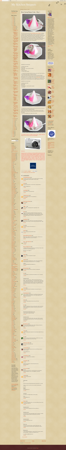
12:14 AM (24, 390)
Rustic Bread (13, 319)
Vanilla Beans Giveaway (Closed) (53, 87)
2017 (13, 17)
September (14, 118)
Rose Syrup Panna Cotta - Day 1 (15, 116)
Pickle (12, 298)
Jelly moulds (38, 77)
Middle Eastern (13, 274)
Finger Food (13, 227)
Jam (12, 253)
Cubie (24, 183)
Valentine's (12, 353)
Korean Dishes (13, 259)
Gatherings (13, 232)
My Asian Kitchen (26, 268)
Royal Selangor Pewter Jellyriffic (36, 33)
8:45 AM (24, 216)
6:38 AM (24, 427)
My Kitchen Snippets (23, 4)
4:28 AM (24, 372)
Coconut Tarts (53, 105)
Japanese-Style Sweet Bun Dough (53, 111)
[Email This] (33, 171)
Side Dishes (13, 331)
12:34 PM (24, 265)
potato (12, 304)
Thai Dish (12, 346)
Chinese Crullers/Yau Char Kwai (53, 101)
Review (12, 313)
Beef (12, 167)
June (14, 122)
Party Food (13, 293)
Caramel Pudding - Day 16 (15, 68)
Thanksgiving (13, 347)
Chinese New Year (14, 192)
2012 (13, 23)
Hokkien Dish (13, 246)
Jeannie (24, 254)
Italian (12, 252)
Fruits (12, 231)
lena (24, 336)
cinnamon (12, 197)
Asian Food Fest (13, 156)
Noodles (12, 285)
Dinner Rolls (13, 214)
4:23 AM (24, 404)
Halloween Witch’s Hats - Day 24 (15, 46)
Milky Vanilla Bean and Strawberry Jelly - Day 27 (15, 38)
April (14, 125)
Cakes (12, 181)
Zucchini (12, 362)
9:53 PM (24, 302)
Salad (12, 320)
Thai (12, 345)
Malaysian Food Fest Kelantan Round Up (14, 269)
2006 (13, 136)
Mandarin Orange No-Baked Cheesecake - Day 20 (15, 58)
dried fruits (12, 216)
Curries (12, 208)
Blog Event (13, 171)
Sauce (12, 325)
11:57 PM (24, 314)
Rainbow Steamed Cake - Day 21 (15, 56)
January (14, 129)
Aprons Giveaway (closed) (53, 96)
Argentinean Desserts (14, 151)
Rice (12, 314)
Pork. (12, 303)
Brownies (12, 177)
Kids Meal (12, 257)
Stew (12, 337)
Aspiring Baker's (13, 159)
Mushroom (12, 282)
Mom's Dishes (13, 277)
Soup (12, 334)
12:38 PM (24, 270)
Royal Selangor (33, 172)
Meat (12, 271)
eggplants (12, 221)
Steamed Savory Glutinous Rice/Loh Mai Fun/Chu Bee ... (15, 33)
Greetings (12, 237)
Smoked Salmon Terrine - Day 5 (15, 106)
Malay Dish (13, 263)
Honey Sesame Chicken (53, 92)
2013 (13, 22)
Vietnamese (13, 357)
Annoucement (13, 147)
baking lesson (13, 160)
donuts (12, 215)
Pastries (12, 296)
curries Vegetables (14, 209)
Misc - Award (13, 276)
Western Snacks (13, 359)
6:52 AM (24, 180)
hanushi (24, 230)
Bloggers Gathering (14, 172)
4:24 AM (24, 409)
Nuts (12, 287)
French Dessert (13, 230)
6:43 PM (24, 398)
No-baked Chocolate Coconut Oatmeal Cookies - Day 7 (15, 99)
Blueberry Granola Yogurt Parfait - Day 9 (15, 92)
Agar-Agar (24, 172)
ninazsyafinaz (25, 360)
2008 (13, 133)
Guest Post (13, 241)
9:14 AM (24, 232)
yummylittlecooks (26, 355)
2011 (13, 25)
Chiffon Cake (13, 189)
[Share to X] (34, 171)
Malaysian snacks (14, 270)
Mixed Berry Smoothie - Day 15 (15, 71)
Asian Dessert (13, 154)
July (14, 121)
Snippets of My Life (14, 12)
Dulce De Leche (13, 220)
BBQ (12, 165)
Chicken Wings (13, 188)
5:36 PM (24, 421)
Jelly (29, 172)
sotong (24, 330)
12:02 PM (24, 345)
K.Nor (24, 211)
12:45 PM (24, 275)
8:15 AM (24, 203)
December (14, 26)
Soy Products (13, 335)
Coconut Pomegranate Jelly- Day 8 (15, 95)
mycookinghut (25, 190)
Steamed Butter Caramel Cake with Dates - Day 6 (15, 103)
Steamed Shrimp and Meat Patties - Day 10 (15, 89)
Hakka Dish (13, 242)
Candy (12, 182)
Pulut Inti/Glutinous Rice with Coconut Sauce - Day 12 (15, 82)
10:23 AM (24, 251)
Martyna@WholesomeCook (27, 235)
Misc (12, 275)
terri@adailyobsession (26, 177)
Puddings (12, 308)
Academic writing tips (51, 120)
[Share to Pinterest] (36, 171)
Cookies (12, 204)
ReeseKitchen (25, 219)
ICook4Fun (50, 17)
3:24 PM (24, 297)
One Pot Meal (13, 288)
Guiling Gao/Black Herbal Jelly (53, 116)
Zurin (24, 225)
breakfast (12, 176)
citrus (12, 198)
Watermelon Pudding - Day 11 (15, 86)
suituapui (24, 375)
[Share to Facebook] (35, 171)
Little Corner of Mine (26, 342)
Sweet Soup (13, 341)
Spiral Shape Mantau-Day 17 (15, 66)
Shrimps (12, 330)
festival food (13, 225)
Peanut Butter (13, 297)
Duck (12, 219)
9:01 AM (24, 222)
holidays (12, 247)
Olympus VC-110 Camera (25, 135)
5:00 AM (24, 416)
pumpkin (12, 309)
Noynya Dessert (13, 286)
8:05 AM (24, 198)
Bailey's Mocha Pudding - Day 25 (15, 44)
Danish (12, 210)
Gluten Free (13, 235)
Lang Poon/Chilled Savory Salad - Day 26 (15, 41)
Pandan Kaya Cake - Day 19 (15, 61)
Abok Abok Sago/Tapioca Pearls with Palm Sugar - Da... (15, 74)
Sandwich (12, 324)
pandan (12, 292)
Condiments (13, 203)
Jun (23, 273)
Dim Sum (12, 213)
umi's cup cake (25, 368)
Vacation (12, 352)
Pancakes (12, 291)
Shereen (24, 401)
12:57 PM (24, 285)
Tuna (12, 351)
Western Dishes (13, 358)
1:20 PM (24, 290)
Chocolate (12, 194)
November (14, 27)
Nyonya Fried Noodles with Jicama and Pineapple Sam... (15, 50)
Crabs (12, 205)
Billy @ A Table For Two (27, 246)
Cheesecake (13, 186)
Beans (12, 166)
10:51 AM (24, 365)
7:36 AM (24, 192)
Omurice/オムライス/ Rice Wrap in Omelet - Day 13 (15, 78)
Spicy (12, 336)
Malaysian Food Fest (14, 264)
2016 (13, 18)
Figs (12, 226)
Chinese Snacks (13, 193)
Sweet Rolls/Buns (13, 340)
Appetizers (12, 148)
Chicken (12, 187)
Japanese (12, 254)
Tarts (12, 342)
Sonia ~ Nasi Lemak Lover (27, 241)
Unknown (24, 259)
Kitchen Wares (13, 258)
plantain (12, 302)
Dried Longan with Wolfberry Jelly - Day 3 (15, 111)
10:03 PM (24, 309)
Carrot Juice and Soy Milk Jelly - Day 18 (15, 64)
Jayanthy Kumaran (26, 195)
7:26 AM (24, 187)
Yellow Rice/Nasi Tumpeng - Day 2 (15, 113)
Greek (12, 236)
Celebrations (13, 183)
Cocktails (12, 199)
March (14, 126)
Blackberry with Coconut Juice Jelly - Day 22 (15, 53)
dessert (28, 172)
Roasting (12, 315)
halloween (12, 243)
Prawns (12, 307)
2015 (13, 19)
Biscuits (12, 170)
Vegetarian (12, 356)
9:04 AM (24, 227)
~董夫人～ (24, 206)
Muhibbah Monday (14, 281)
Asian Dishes (13, 155)
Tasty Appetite (25, 197)
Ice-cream (12, 248)
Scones (12, 326)
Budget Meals (13, 178)
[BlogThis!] (33, 171)
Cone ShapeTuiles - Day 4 (15, 108)
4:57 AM (24, 377)
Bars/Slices (13, 164)
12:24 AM (24, 321)
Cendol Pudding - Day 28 (15, 36)
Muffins (12, 280)
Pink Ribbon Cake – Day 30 (15, 30)
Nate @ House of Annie (26, 201)
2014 (13, 21)
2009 (13, 132)
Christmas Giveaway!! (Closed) (53, 70)
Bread (12, 175)
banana (12, 161)
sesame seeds (13, 329)
